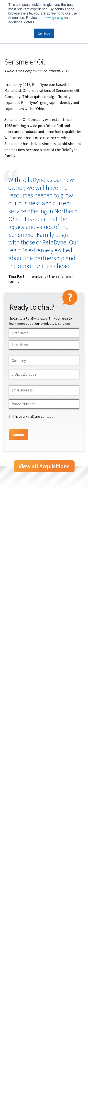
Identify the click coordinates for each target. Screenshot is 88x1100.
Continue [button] (44, 33)
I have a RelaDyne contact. (33, 416)
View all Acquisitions (44, 466)
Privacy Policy (54, 18)
